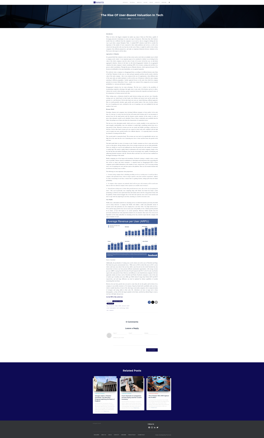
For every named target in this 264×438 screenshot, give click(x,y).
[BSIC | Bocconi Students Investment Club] (99, 2)
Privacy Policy (132, 434)
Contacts (157, 2)
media (116, 305)
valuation (111, 310)
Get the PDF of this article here (114, 297)
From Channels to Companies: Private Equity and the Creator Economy (132, 397)
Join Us (151, 2)
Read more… (107, 411)
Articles (125, 2)
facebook (111, 305)
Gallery (145, 2)
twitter (127, 308)
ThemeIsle (168, 435)
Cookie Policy (141, 434)
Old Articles (110, 303)
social (108, 308)
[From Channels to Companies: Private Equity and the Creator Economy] (132, 383)
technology (122, 308)
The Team (132, 2)
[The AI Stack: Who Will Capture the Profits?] (158, 383)
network (124, 305)
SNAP (127, 305)
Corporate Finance (117, 301)
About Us (139, 2)
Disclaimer (96, 434)
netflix (119, 305)
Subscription (113, 308)
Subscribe (164, 2)
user (108, 310)
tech (118, 308)
